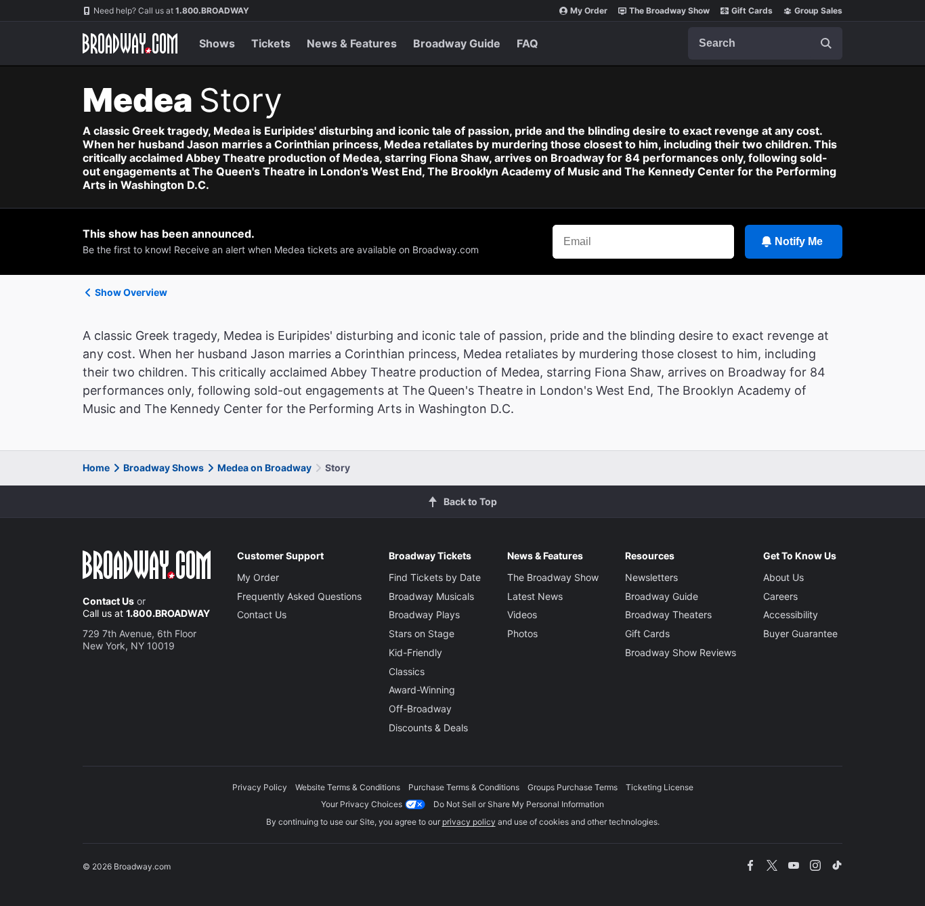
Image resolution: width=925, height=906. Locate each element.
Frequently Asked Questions (299, 596)
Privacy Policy (259, 787)
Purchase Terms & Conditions (463, 787)
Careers (780, 596)
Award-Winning (422, 689)
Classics (407, 671)
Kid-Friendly (415, 652)
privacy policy (469, 822)
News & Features (352, 43)
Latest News (535, 596)
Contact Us (108, 601)
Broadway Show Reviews (680, 652)
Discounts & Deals (428, 727)
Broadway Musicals (431, 596)
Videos (522, 614)
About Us (783, 577)
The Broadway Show (669, 10)
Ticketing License (659, 787)
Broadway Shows (163, 467)
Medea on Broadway (264, 467)
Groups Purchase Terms (573, 787)
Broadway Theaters (668, 614)
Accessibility (790, 614)
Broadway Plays (424, 614)
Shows (217, 43)
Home (96, 467)
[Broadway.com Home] (130, 43)
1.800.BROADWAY (171, 10)
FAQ (527, 43)
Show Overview (131, 292)
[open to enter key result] (826, 43)
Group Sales (818, 10)
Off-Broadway (420, 708)
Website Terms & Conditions (347, 787)
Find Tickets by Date (435, 577)
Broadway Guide (456, 43)
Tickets (271, 43)
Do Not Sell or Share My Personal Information (518, 804)
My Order (588, 10)
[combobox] (765, 43)
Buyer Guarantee (800, 633)
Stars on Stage (421, 633)
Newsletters (651, 577)
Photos (522, 633)
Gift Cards (752, 10)
